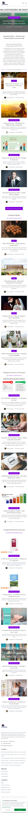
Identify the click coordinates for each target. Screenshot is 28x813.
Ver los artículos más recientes (14, 208)
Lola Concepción (4, 776)
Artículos (3, 749)
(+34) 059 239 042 (6, 743)
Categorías (4, 780)
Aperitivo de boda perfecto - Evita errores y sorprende (12, 762)
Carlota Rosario (4, 774)
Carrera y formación (14, 395)
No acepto (8, 809)
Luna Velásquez (4, 771)
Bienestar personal (14, 120)
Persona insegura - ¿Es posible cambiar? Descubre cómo (13, 760)
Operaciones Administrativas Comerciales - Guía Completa (13, 752)
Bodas (14, 80)
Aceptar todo (20, 809)
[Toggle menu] (25, 3)
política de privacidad (6, 807)
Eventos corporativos (14, 17)
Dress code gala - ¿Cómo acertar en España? (10, 765)
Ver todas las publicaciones (14, 218)
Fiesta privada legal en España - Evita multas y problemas (13, 758)
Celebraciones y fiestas (6, 789)
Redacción (4, 769)
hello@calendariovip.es (8, 745)
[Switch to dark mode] (23, 3)
